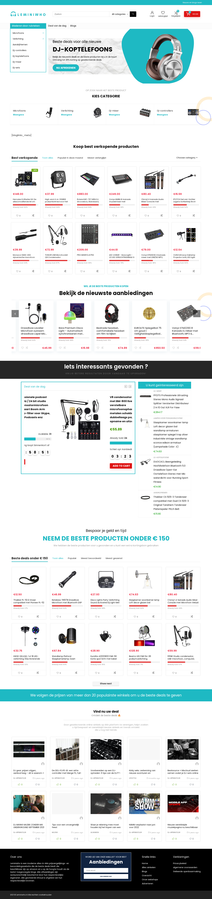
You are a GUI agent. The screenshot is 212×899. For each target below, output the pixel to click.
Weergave (18, 114)
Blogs (73, 25)
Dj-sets (16, 67)
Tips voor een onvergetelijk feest (65, 826)
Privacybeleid (179, 863)
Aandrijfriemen (20, 44)
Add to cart (92, 466)
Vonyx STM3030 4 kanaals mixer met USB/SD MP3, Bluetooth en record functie (154, 257)
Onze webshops (150, 879)
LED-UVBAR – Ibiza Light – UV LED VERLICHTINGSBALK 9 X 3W (121, 257)
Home (145, 863)
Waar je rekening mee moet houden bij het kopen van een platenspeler (106, 827)
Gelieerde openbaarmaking (187, 871)
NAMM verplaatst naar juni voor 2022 (142, 826)
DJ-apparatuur (19, 778)
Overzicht (147, 875)
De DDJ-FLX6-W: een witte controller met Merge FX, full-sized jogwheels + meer (66, 773)
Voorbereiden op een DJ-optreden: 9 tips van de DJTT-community (106, 773)
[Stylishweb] (42, 764)
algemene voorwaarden (185, 867)
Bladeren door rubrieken (26, 25)
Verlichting (18, 38)
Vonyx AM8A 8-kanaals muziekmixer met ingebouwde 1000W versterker (120, 203)
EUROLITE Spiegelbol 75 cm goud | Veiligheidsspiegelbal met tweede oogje (142, 332)
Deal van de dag (57, 25)
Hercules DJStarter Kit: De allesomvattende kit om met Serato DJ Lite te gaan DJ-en (25, 203)
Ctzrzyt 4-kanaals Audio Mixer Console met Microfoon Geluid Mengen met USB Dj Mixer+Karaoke (153, 203)
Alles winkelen (149, 867)
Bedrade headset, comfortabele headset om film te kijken (105, 330)
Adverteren (147, 883)
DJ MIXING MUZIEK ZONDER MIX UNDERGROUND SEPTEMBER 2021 (28, 826)
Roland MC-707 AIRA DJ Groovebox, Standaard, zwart (88, 201)
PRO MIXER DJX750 (85, 255)
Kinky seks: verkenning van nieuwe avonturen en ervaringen (142, 773)
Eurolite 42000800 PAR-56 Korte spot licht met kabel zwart (104, 659)
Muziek (55, 832)
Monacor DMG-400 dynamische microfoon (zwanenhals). (24, 257)
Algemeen (95, 832)
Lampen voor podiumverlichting (167, 418)
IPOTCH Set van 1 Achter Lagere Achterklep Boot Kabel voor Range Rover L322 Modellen (184, 203)
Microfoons (18, 33)
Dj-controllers (19, 50)
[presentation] (15, 313)
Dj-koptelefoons (21, 56)
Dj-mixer (17, 61)
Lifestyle (132, 778)
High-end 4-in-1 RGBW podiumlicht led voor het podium (56, 201)
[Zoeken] (133, 14)
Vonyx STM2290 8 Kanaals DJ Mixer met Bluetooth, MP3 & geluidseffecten (179, 332)
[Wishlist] (163, 13)
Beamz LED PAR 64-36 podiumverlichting (140, 657)
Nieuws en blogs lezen (192, 2)
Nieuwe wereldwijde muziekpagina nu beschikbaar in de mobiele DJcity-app (183, 827)
